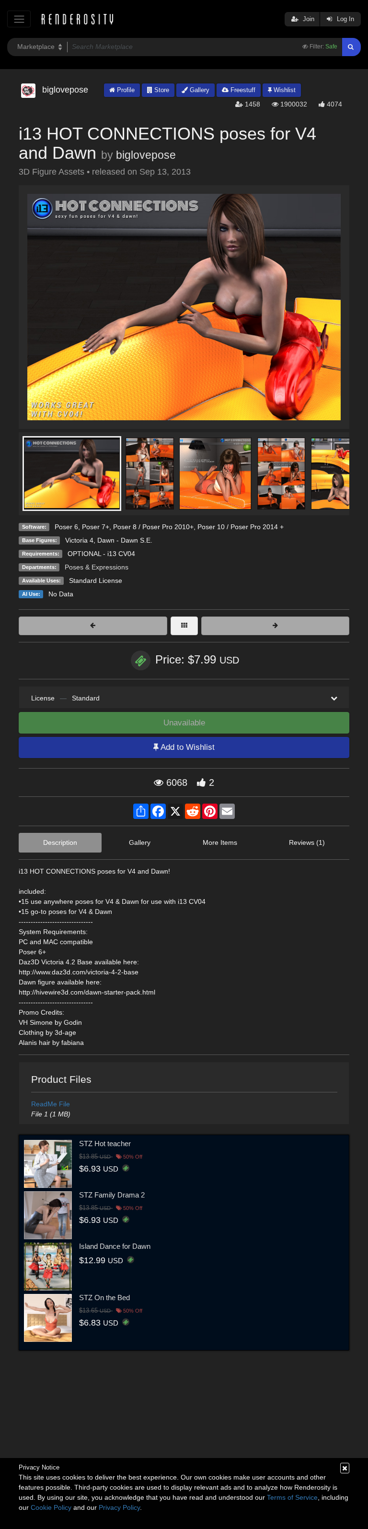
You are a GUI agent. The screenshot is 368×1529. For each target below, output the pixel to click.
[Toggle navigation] (19, 19)
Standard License (95, 580)
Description (60, 842)
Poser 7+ (95, 527)
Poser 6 (66, 527)
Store (160, 90)
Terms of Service (292, 1497)
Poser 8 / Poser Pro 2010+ (153, 527)
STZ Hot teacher (105, 1143)
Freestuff (242, 90)
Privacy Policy (119, 1507)
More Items (220, 842)
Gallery (198, 90)
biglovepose (146, 155)
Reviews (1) (307, 842)
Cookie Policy (51, 1507)
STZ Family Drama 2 (112, 1195)
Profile (125, 90)
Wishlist (284, 90)
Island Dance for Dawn (114, 1246)
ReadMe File (50, 1104)
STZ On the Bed (104, 1297)
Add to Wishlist (187, 747)
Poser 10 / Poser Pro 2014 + (240, 527)
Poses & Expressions (96, 567)
